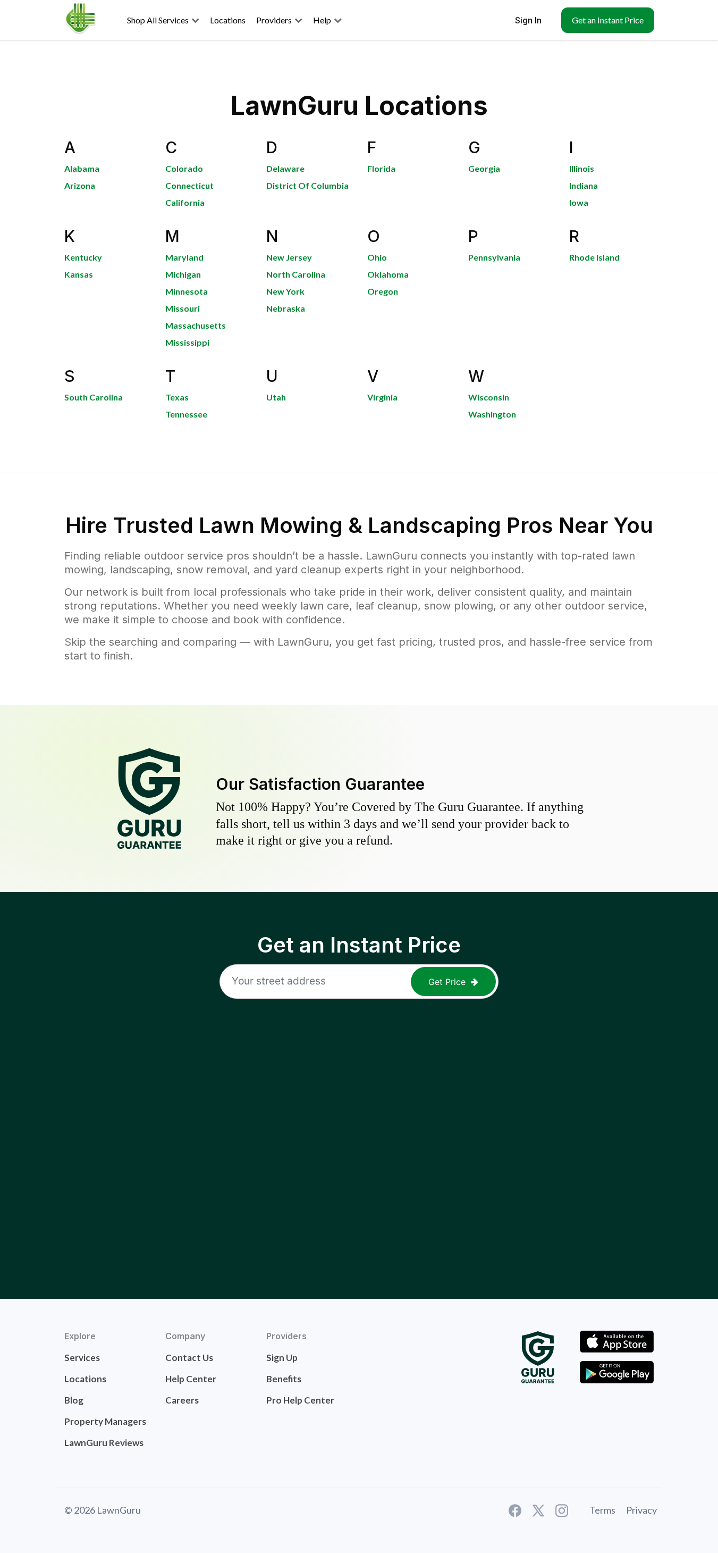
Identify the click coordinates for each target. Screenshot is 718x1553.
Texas (177, 397)
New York (285, 291)
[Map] (359, 1136)
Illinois (581, 168)
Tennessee (186, 414)
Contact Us (189, 1357)
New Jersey (289, 257)
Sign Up (282, 1357)
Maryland (184, 257)
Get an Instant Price (608, 20)
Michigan (183, 274)
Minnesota (186, 291)
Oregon (382, 291)
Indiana (583, 185)
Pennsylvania (494, 257)
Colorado (184, 168)
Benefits (283, 1378)
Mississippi (187, 342)
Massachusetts (195, 325)
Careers (182, 1400)
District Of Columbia (307, 185)
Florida (381, 168)
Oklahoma (388, 274)
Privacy (641, 1510)
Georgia (484, 168)
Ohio (377, 257)
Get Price (447, 981)
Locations (85, 1378)
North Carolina (295, 274)
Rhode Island (594, 257)
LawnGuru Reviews (103, 1442)
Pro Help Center (300, 1400)
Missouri (182, 308)
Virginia (382, 397)
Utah (276, 397)
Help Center (190, 1378)
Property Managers (105, 1421)
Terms (602, 1510)
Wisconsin (488, 397)
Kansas (78, 274)
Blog (73, 1400)
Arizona (79, 185)
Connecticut (189, 185)
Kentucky (83, 257)
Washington (492, 414)
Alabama (81, 168)
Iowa (578, 202)
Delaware (285, 168)
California (185, 202)
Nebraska (285, 308)
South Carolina (93, 397)
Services (82, 1357)
